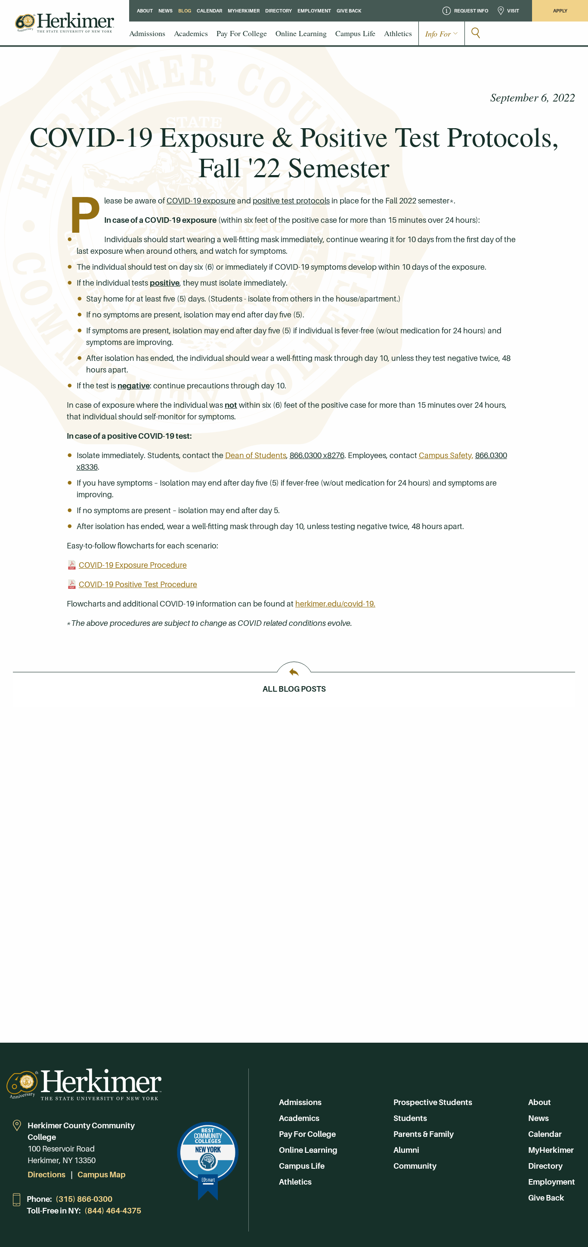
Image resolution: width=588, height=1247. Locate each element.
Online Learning (308, 1150)
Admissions (300, 1102)
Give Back (546, 1197)
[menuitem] (147, 33)
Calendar (545, 1134)
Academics (299, 1118)
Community (414, 1165)
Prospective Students (432, 1102)
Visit (513, 10)
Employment (551, 1181)
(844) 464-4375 (112, 1210)
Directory (545, 1165)
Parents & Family (423, 1134)
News (538, 1118)
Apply (560, 10)
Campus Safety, (446, 455)
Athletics (295, 1181)
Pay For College (307, 1134)
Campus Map (101, 1174)
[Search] (475, 34)
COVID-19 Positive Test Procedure (138, 584)
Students (410, 1118)
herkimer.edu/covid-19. (335, 603)
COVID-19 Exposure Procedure (133, 565)
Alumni (406, 1150)
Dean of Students (255, 455)
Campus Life (302, 1165)
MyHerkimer (551, 1150)
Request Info (471, 10)
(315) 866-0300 (84, 1199)
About (539, 1102)
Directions (46, 1174)
